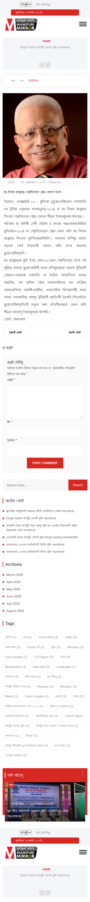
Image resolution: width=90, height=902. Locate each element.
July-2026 (13, 603)
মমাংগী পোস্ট (15, 332)
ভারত (11, 785)
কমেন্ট (11, 380)
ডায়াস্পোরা (13, 647)
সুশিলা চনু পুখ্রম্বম (61, 706)
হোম (12, 80)
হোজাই (61, 696)
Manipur (45, 686)
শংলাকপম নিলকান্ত (17, 716)
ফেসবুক (71, 637)
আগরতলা (12, 735)
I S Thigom (44, 657)
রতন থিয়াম (62, 745)
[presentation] (42, 64)
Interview (41, 666)
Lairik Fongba (36, 696)
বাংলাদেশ (12, 676)
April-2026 (13, 582)
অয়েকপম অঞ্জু (74, 716)
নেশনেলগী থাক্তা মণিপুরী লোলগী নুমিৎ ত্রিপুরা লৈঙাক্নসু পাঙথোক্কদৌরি (42, 537)
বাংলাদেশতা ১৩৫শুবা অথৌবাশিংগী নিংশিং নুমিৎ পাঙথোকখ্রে (35, 544)
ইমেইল (12, 440)
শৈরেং (65, 657)
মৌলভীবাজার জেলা (46, 716)
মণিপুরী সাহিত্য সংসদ (18, 686)
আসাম (78, 696)
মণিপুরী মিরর (17, 804)
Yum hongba (16, 657)
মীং (10, 422)
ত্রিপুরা (32, 735)
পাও (22, 80)
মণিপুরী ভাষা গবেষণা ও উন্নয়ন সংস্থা (57, 726)
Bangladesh (15, 666)
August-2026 (15, 610)
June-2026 (13, 596)
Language (66, 666)
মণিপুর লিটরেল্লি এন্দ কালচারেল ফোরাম (26, 745)
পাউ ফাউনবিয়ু (43, 4)
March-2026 (14, 574)
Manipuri (75, 647)
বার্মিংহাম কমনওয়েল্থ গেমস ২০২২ (24, 706)
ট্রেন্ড (56, 647)
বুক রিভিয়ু (54, 676)
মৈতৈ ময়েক (33, 676)
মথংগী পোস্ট (75, 332)
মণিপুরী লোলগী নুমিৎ (17, 726)
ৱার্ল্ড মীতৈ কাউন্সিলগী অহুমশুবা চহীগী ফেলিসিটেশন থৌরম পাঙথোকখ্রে (40, 511)
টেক (27, 637)
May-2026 (13, 589)
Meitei (11, 696)
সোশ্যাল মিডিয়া (48, 637)
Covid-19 (35, 647)
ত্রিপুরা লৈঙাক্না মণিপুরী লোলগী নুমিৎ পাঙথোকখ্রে (45, 47)
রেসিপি (10, 637)
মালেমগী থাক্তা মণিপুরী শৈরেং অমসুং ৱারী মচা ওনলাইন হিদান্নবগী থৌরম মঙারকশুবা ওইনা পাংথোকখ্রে (41, 528)
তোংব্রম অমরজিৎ (16, 755)
